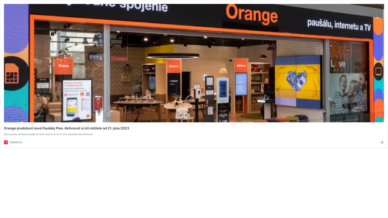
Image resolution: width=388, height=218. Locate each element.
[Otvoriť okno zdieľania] (382, 141)
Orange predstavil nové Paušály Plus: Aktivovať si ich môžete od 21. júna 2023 (66, 128)
